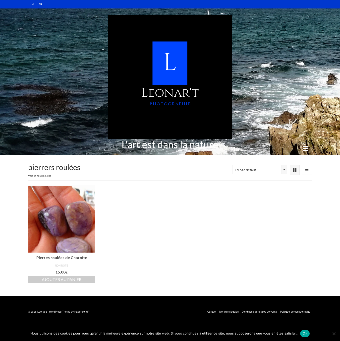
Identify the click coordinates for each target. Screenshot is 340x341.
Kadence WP (82, 311)
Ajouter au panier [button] (61, 279)
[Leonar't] (170, 77)
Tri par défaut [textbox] (245, 169)
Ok (305, 333)
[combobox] (259, 169)
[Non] (333, 333)
